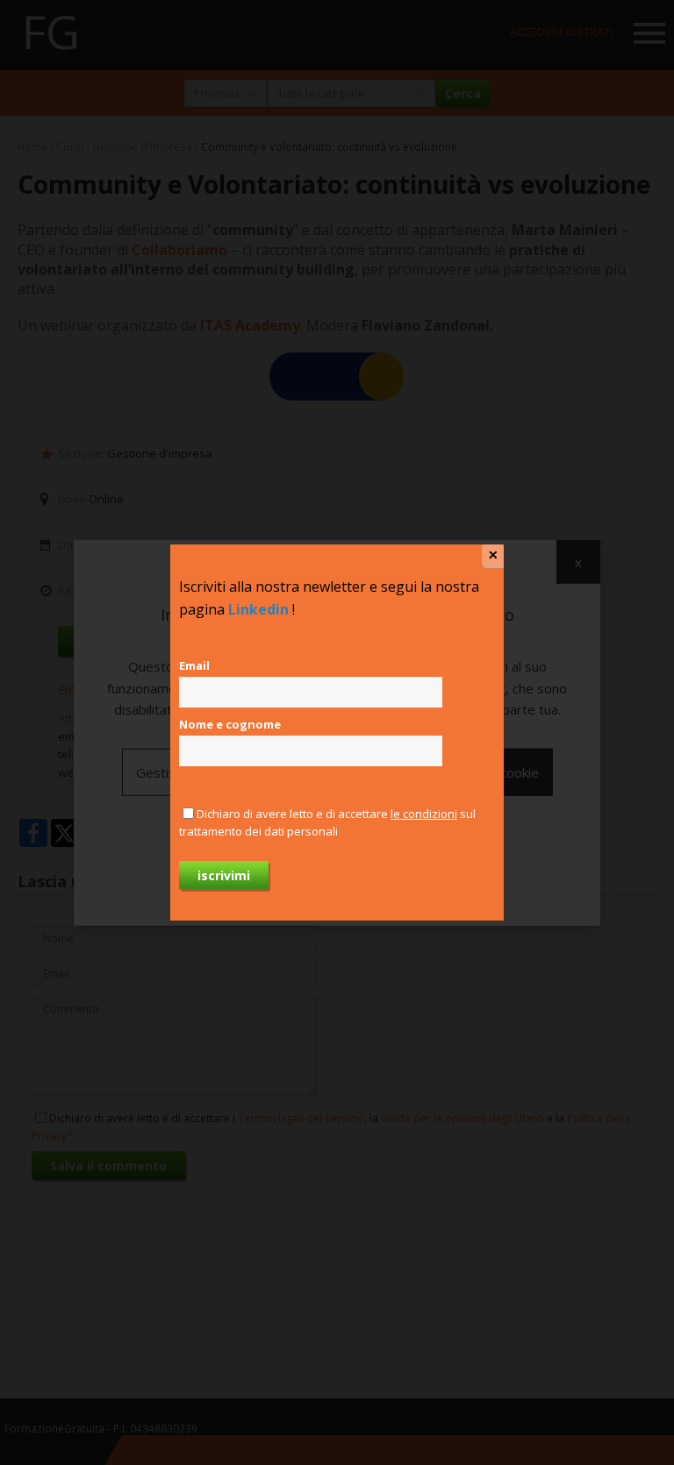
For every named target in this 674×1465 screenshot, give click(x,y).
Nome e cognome (230, 724)
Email (194, 665)
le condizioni (424, 813)
